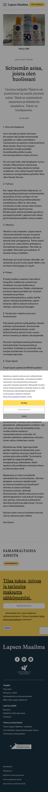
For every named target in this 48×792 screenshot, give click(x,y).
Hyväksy (24, 403)
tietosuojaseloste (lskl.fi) (17, 397)
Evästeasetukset (24, 409)
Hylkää (24, 416)
